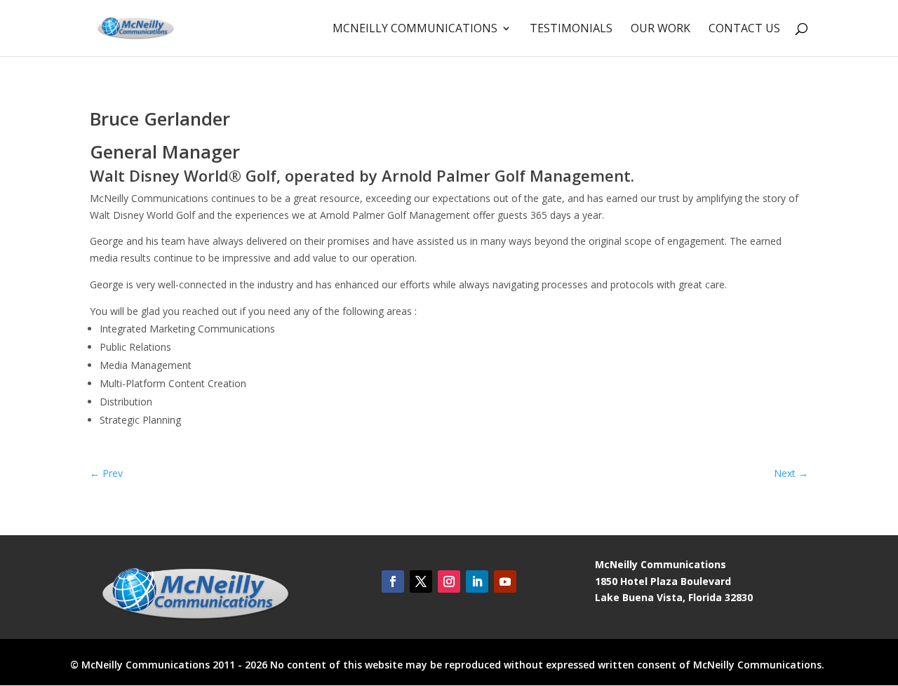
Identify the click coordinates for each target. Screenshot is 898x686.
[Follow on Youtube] (505, 581)
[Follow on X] (421, 581)
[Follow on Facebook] (393, 581)
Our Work (660, 29)
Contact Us (744, 29)
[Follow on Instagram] (449, 581)
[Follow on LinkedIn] (477, 581)
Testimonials (571, 29)
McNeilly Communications (415, 29)
